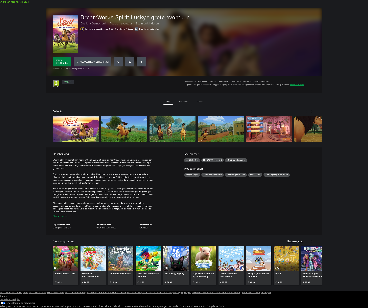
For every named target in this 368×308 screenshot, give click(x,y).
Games (3, 295)
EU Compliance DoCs (213, 306)
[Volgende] (312, 111)
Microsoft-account (201, 292)
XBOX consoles (7, 292)
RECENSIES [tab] (184, 101)
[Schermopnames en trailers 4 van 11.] (221, 129)
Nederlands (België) (10, 299)
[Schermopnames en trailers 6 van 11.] (317, 129)
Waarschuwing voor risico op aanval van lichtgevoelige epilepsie (159, 292)
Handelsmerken (143, 306)
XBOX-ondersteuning (75, 292)
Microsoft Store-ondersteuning (225, 292)
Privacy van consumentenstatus (15, 306)
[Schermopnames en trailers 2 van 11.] (124, 129)
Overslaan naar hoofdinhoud (14, 1)
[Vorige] (306, 111)
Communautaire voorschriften (111, 292)
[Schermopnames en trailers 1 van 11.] (76, 129)
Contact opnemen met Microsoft (48, 306)
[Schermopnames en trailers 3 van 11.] (172, 129)
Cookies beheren (104, 306)
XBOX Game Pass (37, 292)
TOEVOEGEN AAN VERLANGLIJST (94, 61)
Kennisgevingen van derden (165, 306)
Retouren (246, 292)
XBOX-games (21, 292)
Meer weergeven (60, 215)
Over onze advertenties (191, 306)
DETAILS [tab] (168, 101)
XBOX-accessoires (55, 292)
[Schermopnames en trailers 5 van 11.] (269, 129)
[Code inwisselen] (141, 61)
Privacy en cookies (85, 306)
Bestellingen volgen (261, 292)
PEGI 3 (66, 82)
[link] (65, 265)
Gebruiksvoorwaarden (124, 306)
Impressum (70, 306)
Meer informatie (297, 84)
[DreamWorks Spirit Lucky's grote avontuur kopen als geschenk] (129, 61)
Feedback (91, 292)
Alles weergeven (295, 241)
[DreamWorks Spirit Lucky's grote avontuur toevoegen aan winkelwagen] (118, 61)
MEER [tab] (200, 101)
